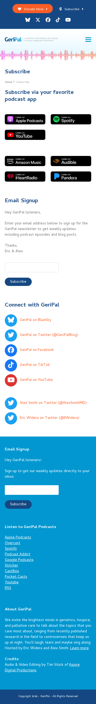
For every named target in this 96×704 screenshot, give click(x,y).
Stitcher (11, 566)
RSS (8, 588)
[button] (88, 39)
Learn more (79, 648)
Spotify (11, 549)
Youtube (12, 583)
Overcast (12, 543)
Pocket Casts (16, 577)
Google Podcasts (19, 560)
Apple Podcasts (18, 538)
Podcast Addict (17, 555)
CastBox (12, 571)
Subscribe (72, 9)
